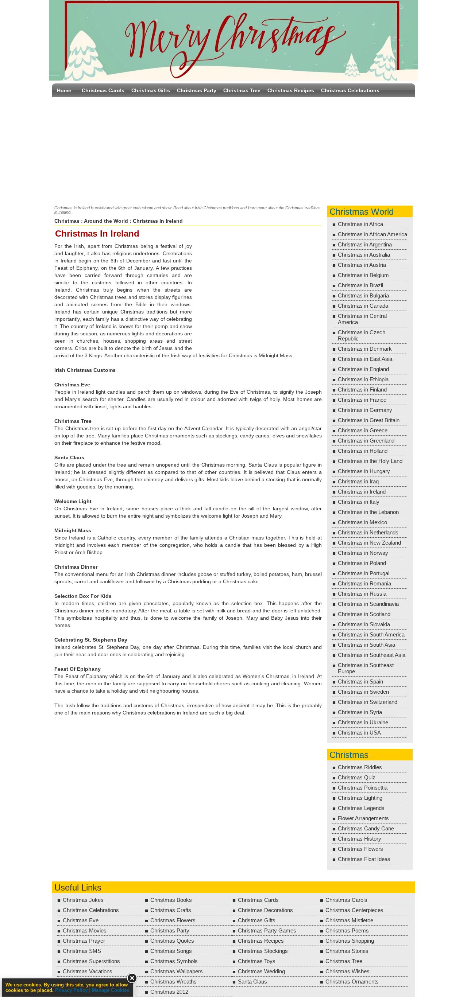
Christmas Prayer (84, 941)
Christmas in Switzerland (367, 702)
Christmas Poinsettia (362, 787)
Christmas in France (362, 400)
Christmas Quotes (172, 941)
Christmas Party (196, 90)
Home (64, 90)
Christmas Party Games (267, 930)
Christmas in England (363, 369)
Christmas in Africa (360, 224)
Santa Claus (252, 981)
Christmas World (361, 212)
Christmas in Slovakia (364, 624)
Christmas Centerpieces (354, 910)
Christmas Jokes (83, 900)
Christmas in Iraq (358, 481)
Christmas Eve (81, 920)
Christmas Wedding (261, 971)
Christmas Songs (171, 951)
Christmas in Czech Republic (361, 335)
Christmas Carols (103, 90)
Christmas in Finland (362, 389)
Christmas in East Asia (365, 359)
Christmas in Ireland (362, 491)
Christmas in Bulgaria (363, 295)
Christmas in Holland (362, 451)
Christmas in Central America (362, 319)
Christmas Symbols (174, 961)
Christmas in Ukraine (363, 722)
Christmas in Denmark (365, 349)
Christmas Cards (258, 900)
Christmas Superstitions (91, 961)
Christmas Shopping (349, 941)
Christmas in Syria (360, 712)
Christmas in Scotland (364, 614)
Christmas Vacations (87, 971)
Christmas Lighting (360, 798)
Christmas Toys (256, 961)
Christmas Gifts (150, 90)
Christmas (67, 221)
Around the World (106, 221)
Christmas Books (171, 900)
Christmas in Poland (362, 563)
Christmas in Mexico (362, 522)
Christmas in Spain (360, 681)
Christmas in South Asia (366, 645)
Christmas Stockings (263, 951)
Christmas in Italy (358, 502)
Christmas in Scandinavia (368, 604)
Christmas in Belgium (363, 275)
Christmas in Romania (364, 583)
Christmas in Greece (362, 430)
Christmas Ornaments (352, 981)
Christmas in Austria (362, 265)
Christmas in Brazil (360, 285)
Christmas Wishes (347, 971)
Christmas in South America (371, 634)
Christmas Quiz (356, 777)
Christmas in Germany (365, 410)
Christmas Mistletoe (349, 920)
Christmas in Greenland (366, 440)
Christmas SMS (82, 951)
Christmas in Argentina (365, 244)
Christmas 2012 (169, 992)
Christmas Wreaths (173, 981)
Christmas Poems (347, 930)
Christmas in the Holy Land (370, 461)
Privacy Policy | (73, 990)
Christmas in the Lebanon (368, 512)
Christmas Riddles (360, 767)
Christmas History (359, 839)
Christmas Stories (346, 951)
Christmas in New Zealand (369, 543)
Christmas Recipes (290, 90)
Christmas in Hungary (364, 471)
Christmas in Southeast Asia (371, 655)
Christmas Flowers (360, 849)
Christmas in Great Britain (369, 420)
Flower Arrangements (363, 818)
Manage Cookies (110, 990)
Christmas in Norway (363, 553)
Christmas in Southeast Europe (366, 668)
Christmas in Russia (362, 594)
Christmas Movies (85, 930)
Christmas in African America (372, 234)
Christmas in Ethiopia (363, 379)
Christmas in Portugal (363, 573)
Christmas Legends (361, 808)
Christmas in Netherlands (368, 532)
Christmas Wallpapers (176, 971)
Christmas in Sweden (363, 692)
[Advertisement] (233, 149)
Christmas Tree (241, 90)
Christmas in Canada (363, 306)
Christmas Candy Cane (366, 828)
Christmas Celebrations (350, 90)
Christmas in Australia (364, 255)
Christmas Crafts (170, 910)
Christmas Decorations (265, 910)
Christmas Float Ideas (364, 859)
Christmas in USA (359, 732)
